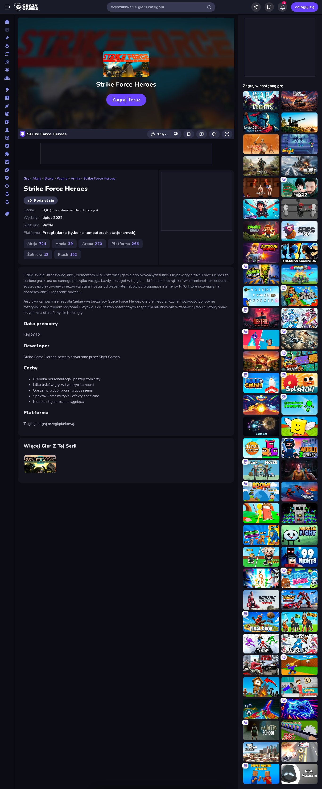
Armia (75, 178)
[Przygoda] (7, 146)
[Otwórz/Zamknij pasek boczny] (7, 7)
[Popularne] (7, 46)
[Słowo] (7, 162)
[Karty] (7, 122)
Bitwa (49, 178)
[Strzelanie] (7, 186)
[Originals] (7, 62)
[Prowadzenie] (7, 138)
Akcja (37, 178)
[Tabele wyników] (7, 78)
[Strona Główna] (7, 22)
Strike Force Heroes (99, 178)
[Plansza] (7, 130)
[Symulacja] (7, 194)
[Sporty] (7, 170)
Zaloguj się (304, 7)
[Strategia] (7, 178)
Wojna (62, 178)
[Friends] (256, 7)
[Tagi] (7, 214)
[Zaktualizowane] (7, 54)
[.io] (7, 114)
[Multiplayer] (7, 70)
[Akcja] (7, 90)
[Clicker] (7, 106)
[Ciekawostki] (7, 98)
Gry (26, 178)
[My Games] (269, 7)
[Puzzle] (7, 154)
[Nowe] (7, 38)
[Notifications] (282, 7)
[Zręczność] (7, 202)
